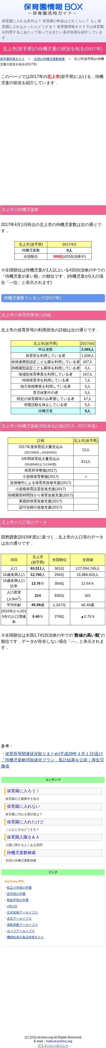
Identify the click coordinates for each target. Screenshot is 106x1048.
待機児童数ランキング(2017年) (32, 298)
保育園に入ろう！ (23, 791)
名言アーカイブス (19, 918)
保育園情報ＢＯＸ (12, 59)
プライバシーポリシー (53, 1045)
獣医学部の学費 (18, 900)
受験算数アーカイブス (22, 925)
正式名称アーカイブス (22, 912)
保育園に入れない (23, 806)
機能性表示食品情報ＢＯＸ (25, 937)
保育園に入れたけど (25, 822)
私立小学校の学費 (19, 887)
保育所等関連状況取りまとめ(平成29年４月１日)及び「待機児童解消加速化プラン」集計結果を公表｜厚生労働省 (52, 760)
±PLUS (12, 906)
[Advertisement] (53, 145)
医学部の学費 (16, 894)
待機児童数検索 (21, 852)
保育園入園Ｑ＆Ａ (23, 837)
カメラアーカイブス (21, 931)
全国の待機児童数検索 (49, 59)
